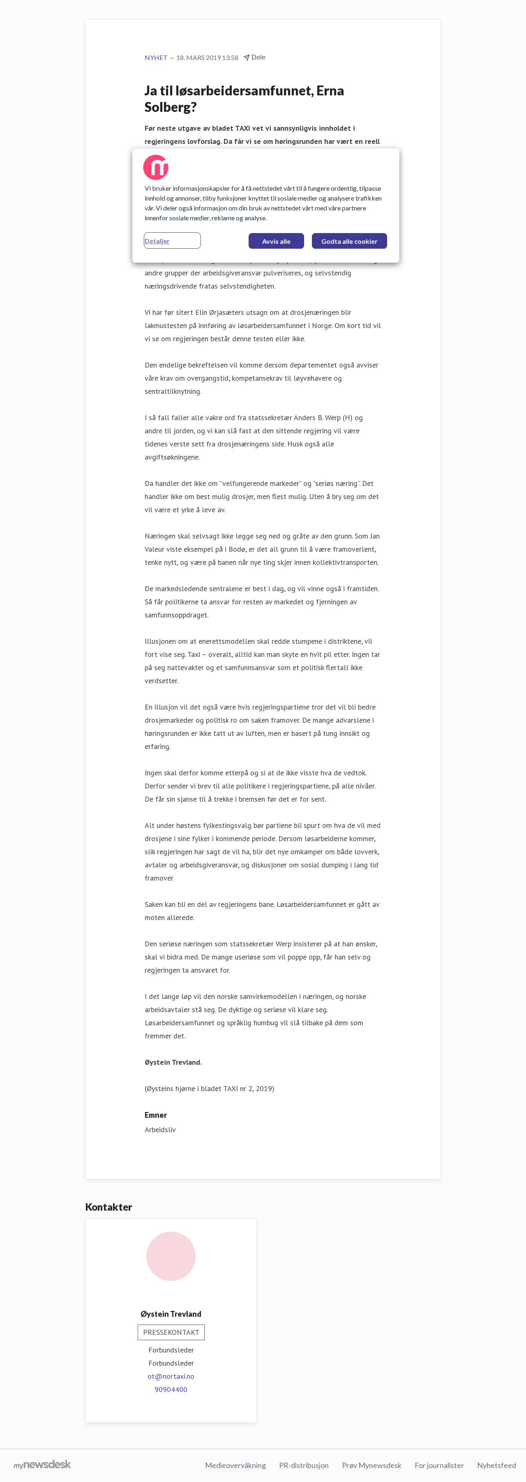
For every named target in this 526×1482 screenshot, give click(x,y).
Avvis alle (276, 241)
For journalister (439, 1465)
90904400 (171, 1389)
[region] (265, 205)
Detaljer (157, 241)
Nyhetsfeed (496, 1465)
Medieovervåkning (235, 1465)
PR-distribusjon (304, 1465)
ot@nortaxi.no (171, 1376)
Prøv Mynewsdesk (371, 1465)
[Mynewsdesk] (42, 1465)
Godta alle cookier (349, 241)
